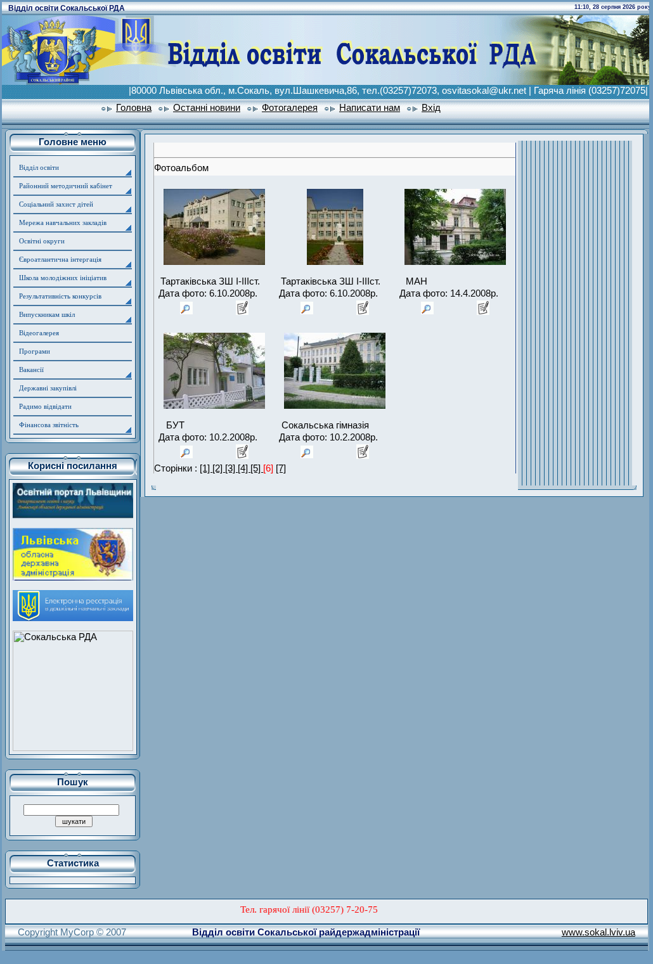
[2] (218, 468)
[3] (231, 468)
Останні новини (206, 108)
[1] (206, 468)
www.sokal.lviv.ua (598, 932)
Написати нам (369, 108)
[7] (281, 468)
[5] (256, 468)
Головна (134, 108)
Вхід (431, 108)
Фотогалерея (290, 108)
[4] (244, 468)
